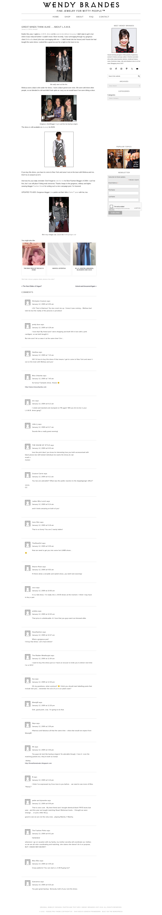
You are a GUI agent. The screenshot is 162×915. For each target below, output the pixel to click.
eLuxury (45, 127)
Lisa (51, 192)
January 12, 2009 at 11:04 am (43, 658)
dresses (30, 279)
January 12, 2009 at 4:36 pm (43, 750)
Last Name (111, 196)
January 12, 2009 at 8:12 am (43, 404)
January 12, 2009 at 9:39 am (43, 546)
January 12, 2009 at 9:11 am (43, 476)
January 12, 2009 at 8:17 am (43, 427)
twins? (53, 279)
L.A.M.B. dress (45, 34)
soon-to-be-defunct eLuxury (66, 34)
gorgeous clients (37, 279)
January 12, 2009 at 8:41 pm (43, 833)
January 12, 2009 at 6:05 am (43, 304)
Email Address (113, 183)
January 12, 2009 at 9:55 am (43, 569)
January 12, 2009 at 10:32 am (43, 614)
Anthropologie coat (70, 234)
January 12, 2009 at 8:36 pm (43, 803)
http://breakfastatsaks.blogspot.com (38, 763)
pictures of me (46, 279)
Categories (111, 95)
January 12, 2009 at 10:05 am (43, 591)
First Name (111, 190)
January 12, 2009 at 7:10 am (43, 355)
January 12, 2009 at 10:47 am (43, 635)
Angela (57, 124)
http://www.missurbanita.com (36, 387)
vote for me (60, 181)
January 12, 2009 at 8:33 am (43, 448)
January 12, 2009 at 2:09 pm (43, 726)
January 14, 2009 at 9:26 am (43, 885)
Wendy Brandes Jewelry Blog (81, 5)
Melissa (28, 39)
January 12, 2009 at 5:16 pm (43, 780)
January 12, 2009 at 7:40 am (43, 378)
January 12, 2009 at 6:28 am (43, 327)
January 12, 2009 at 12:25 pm (43, 682)
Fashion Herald (38, 186)
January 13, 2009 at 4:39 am (43, 864)
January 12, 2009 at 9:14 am (43, 504)
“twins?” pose (73, 192)
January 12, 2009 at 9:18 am (43, 525)
